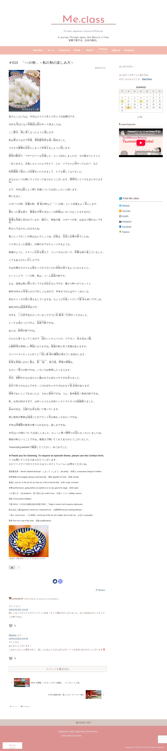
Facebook (126, 226)
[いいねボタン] (12, 567)
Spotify (125, 216)
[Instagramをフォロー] (60, 581)
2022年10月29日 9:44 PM (18, 639)
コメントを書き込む (58, 668)
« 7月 (139, 117)
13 (141, 101)
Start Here (147, 79)
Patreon (125, 232)
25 (128, 107)
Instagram (126, 221)
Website (126, 205)
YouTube (126, 211)
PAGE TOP (84, 722)
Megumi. (13, 635)
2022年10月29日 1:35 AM (18, 610)
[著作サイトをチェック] (55, 581)
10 (122, 101)
